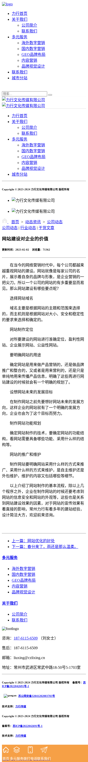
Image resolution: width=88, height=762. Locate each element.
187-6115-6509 (26, 638)
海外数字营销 (33, 43)
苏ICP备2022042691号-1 (28, 725)
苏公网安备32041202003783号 (36, 695)
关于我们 (19, 19)
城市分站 (19, 78)
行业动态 (28, 228)
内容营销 (29, 60)
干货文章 (46, 228)
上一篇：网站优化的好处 (33, 541)
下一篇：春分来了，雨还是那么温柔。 (45, 547)
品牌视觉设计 (33, 66)
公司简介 (29, 25)
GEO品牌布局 (33, 54)
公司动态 (55, 222)
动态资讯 (33, 222)
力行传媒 (20, 706)
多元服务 (19, 37)
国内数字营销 (33, 49)
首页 (15, 222)
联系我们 (29, 31)
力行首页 (19, 13)
